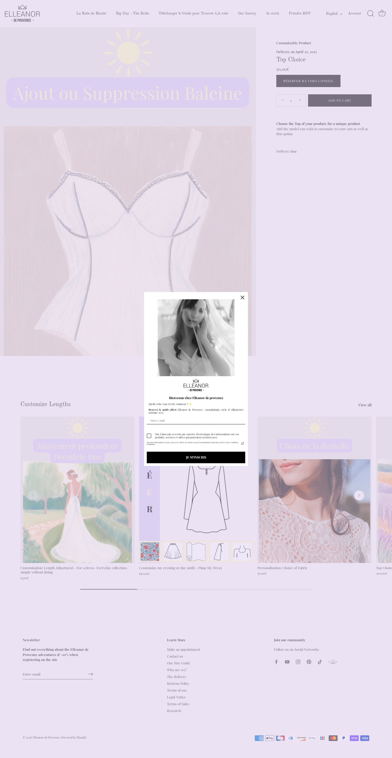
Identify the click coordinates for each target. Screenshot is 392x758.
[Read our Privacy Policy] (242, 443)
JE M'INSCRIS (196, 457)
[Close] (242, 297)
